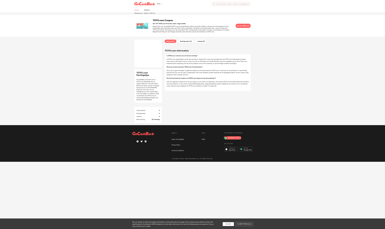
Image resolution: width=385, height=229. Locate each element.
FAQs (203, 139)
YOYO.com (152, 13)
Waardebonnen (138, 13)
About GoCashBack (178, 139)
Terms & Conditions (178, 150)
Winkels (146, 13)
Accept (228, 224)
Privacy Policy (176, 145)
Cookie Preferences (244, 224)
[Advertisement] (148, 53)
